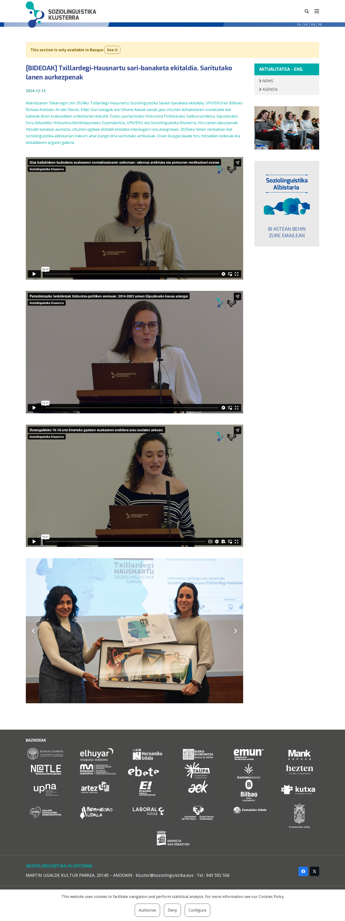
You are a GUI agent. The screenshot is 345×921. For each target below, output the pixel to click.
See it (112, 49)
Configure (197, 910)
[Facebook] (303, 871)
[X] (314, 871)
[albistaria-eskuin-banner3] (287, 191)
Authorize (147, 910)
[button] (307, 11)
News (267, 80)
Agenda (269, 89)
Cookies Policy (271, 896)
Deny (172, 910)
